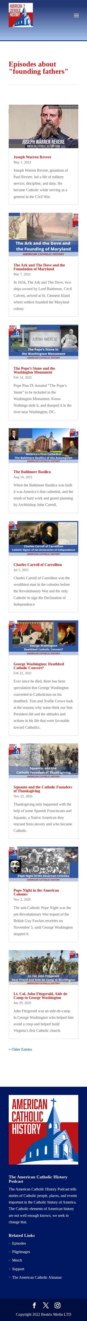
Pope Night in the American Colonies (36, 892)
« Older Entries (20, 1049)
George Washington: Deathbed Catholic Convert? (39, 666)
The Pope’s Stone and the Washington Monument (34, 370)
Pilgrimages (21, 1252)
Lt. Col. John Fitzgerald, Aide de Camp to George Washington (40, 996)
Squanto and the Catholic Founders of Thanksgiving (43, 789)
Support (18, 1269)
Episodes (19, 1243)
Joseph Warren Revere (32, 157)
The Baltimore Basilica (32, 472)
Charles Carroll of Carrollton (38, 565)
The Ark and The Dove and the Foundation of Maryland (39, 267)
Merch (17, 1260)
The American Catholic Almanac (37, 1277)
